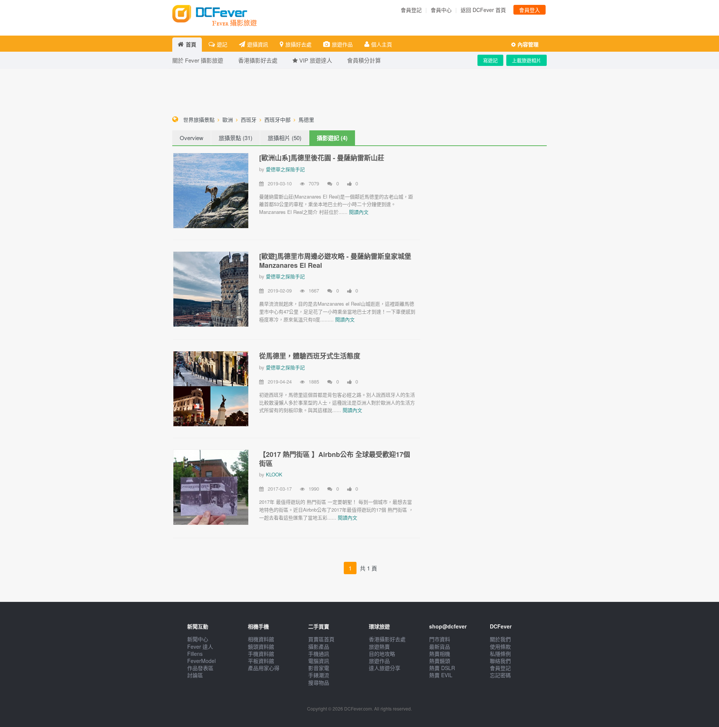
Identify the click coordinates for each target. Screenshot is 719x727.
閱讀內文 (358, 211)
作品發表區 (200, 668)
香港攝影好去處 (387, 639)
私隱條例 (500, 653)
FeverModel (201, 660)
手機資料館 (261, 653)
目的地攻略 (382, 653)
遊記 (222, 44)
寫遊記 (490, 60)
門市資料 (439, 639)
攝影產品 (318, 646)
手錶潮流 (318, 675)
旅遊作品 (342, 44)
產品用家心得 (263, 668)
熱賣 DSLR (442, 668)
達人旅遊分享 (384, 668)
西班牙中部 (277, 119)
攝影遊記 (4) (332, 138)
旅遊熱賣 (379, 646)
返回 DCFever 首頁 (483, 9)
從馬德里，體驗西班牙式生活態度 (309, 356)
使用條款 (500, 646)
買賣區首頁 (321, 639)
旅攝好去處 (298, 44)
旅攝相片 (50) (284, 138)
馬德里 (306, 119)
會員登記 (411, 9)
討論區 (195, 675)
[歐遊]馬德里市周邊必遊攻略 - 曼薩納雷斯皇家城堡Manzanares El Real (335, 260)
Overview (191, 138)
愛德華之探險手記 (285, 169)
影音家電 (318, 668)
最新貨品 (439, 646)
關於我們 (500, 639)
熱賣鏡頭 (439, 660)
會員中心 (441, 9)
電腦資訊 (318, 660)
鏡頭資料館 (261, 646)
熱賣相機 (439, 653)
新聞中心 (197, 639)
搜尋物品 (318, 682)
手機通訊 (318, 653)
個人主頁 (381, 44)
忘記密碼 (500, 675)
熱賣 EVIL (440, 675)
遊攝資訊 (257, 44)
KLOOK (274, 474)
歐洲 (227, 119)
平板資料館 (261, 660)
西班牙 (249, 119)
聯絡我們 (500, 660)
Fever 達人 (200, 646)
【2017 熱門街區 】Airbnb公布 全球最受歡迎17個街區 (334, 458)
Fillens (195, 653)
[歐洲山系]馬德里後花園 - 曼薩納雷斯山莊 (321, 158)
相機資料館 (261, 639)
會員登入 (529, 9)
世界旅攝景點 (199, 119)
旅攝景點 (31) (235, 138)
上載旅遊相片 (526, 60)
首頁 (191, 44)
